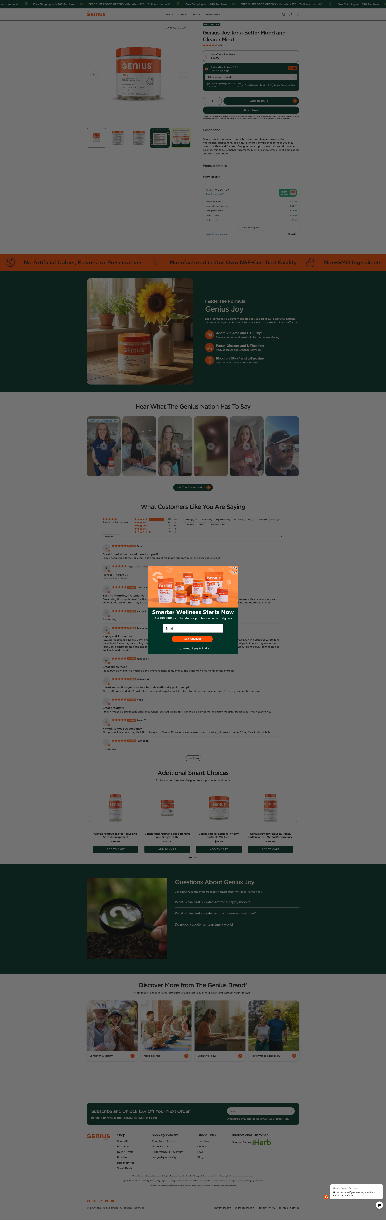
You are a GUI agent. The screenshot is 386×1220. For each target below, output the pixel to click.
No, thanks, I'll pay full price (193, 648)
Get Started (192, 639)
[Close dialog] (234, 570)
